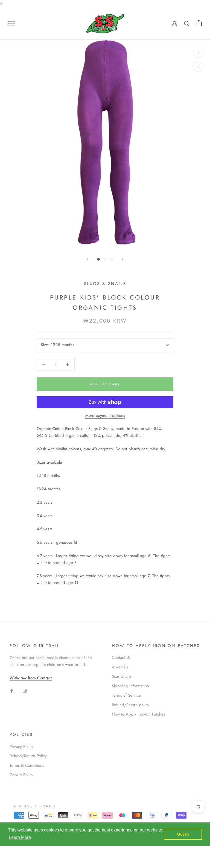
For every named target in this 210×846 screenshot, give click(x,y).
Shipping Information (130, 686)
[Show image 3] (111, 259)
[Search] (187, 23)
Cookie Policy (21, 775)
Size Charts (122, 676)
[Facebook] (12, 690)
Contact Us (121, 657)
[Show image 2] (105, 259)
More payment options (105, 415)
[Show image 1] (98, 259)
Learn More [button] (20, 837)
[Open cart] (199, 23)
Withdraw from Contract (31, 678)
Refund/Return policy (130, 705)
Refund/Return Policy (28, 756)
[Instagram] (25, 690)
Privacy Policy (21, 747)
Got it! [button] (183, 834)
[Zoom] (198, 53)
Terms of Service (126, 695)
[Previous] (88, 259)
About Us (120, 667)
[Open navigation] (11, 23)
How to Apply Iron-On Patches (138, 714)
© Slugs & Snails (35, 806)
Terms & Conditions (27, 765)
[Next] (122, 259)
